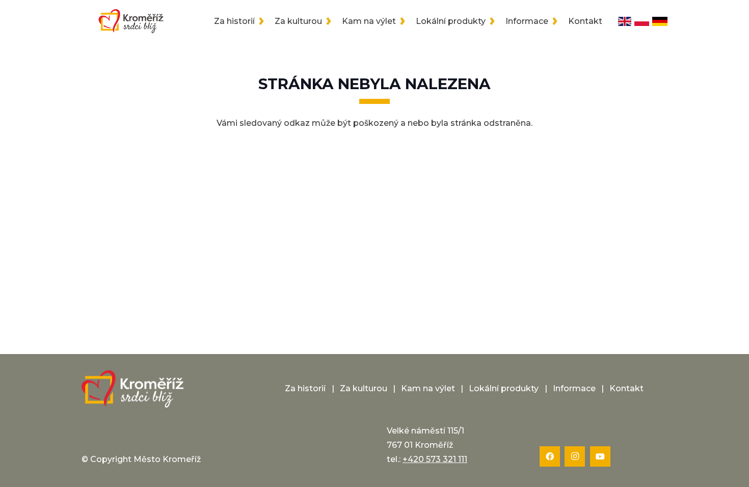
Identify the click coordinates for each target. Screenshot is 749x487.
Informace (574, 388)
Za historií (305, 388)
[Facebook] (550, 456)
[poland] (641, 21)
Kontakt (626, 388)
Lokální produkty (504, 388)
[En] (624, 21)
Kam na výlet (428, 388)
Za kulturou (363, 388)
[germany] (659, 21)
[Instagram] (575, 456)
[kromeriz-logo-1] (131, 21)
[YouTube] (600, 456)
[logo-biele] (132, 389)
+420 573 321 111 (435, 459)
